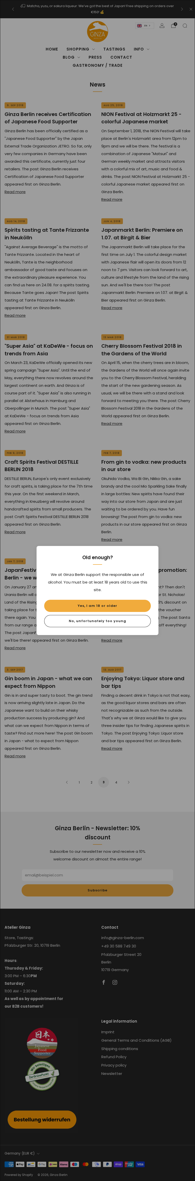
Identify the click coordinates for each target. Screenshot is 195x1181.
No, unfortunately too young (97, 621)
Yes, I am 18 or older (97, 605)
